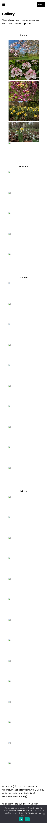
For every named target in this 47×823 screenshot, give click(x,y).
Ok (21, 819)
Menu (41, 4)
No (27, 819)
